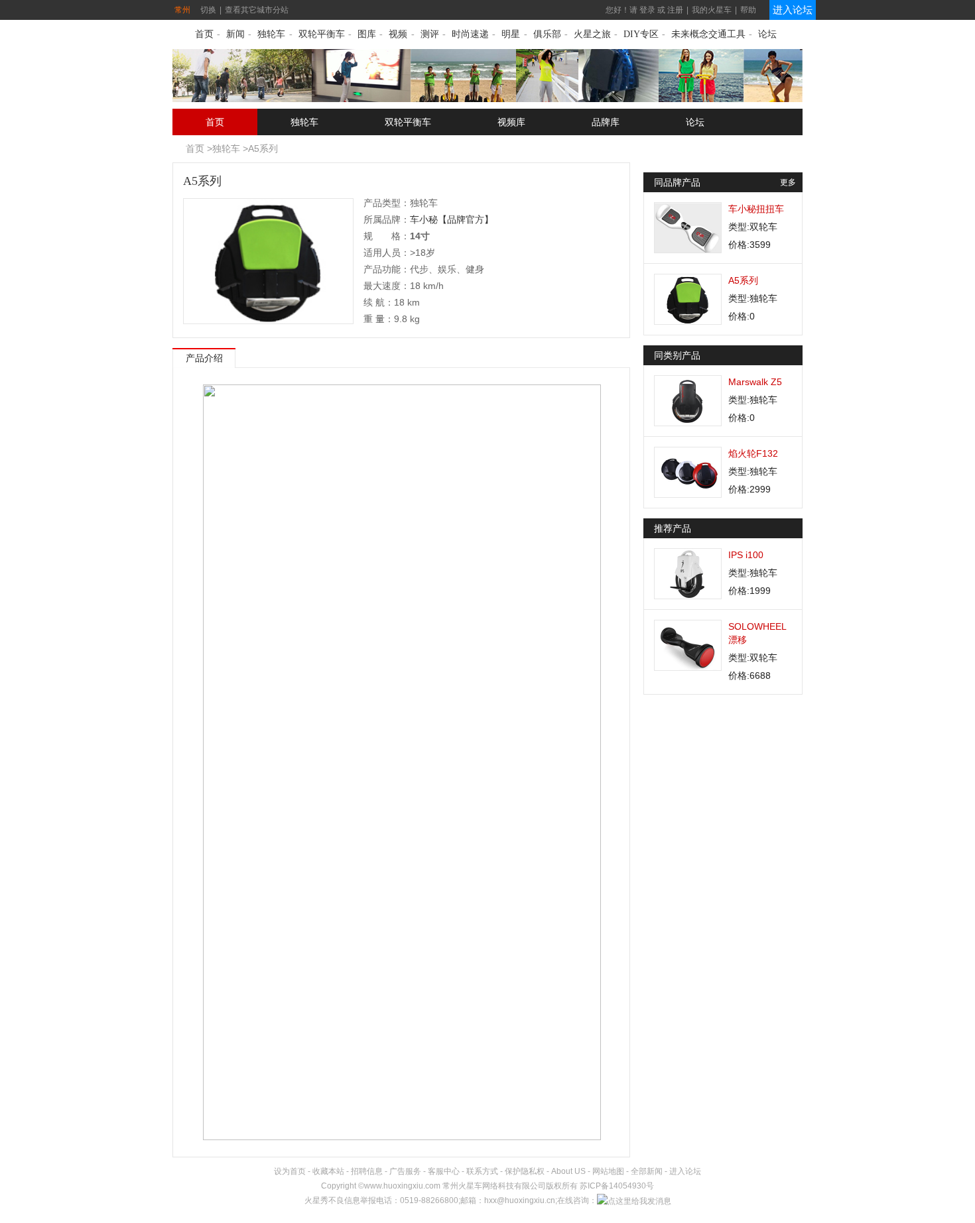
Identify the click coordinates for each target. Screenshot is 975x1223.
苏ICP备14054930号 (617, 1186)
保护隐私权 (525, 1171)
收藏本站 (328, 1171)
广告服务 (405, 1171)
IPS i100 (745, 555)
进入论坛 (792, 9)
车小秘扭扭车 (756, 209)
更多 (788, 182)
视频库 (511, 122)
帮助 (748, 10)
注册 (675, 10)
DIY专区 (641, 34)
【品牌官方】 (465, 219)
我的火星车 (712, 10)
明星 (510, 34)
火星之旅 (592, 34)
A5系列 (263, 148)
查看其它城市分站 (257, 10)
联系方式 (482, 1171)
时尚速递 (470, 34)
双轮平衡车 (321, 34)
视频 (398, 34)
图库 (367, 34)
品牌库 (605, 122)
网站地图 (608, 1171)
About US (568, 1171)
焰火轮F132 (753, 453)
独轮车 (271, 34)
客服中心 (444, 1171)
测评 (430, 34)
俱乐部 (547, 34)
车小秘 (424, 219)
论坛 (767, 34)
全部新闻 (647, 1171)
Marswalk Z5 (755, 382)
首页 (204, 34)
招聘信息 (367, 1171)
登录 (647, 10)
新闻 (235, 34)
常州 (182, 10)
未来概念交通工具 (708, 34)
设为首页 (290, 1171)
